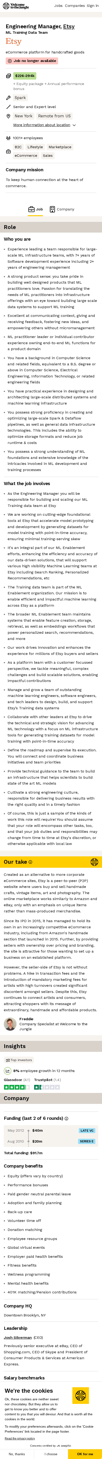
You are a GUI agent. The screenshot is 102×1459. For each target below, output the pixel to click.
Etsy (68, 26)
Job (39, 209)
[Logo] (16, 6)
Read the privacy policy (20, 1438)
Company (65, 209)
